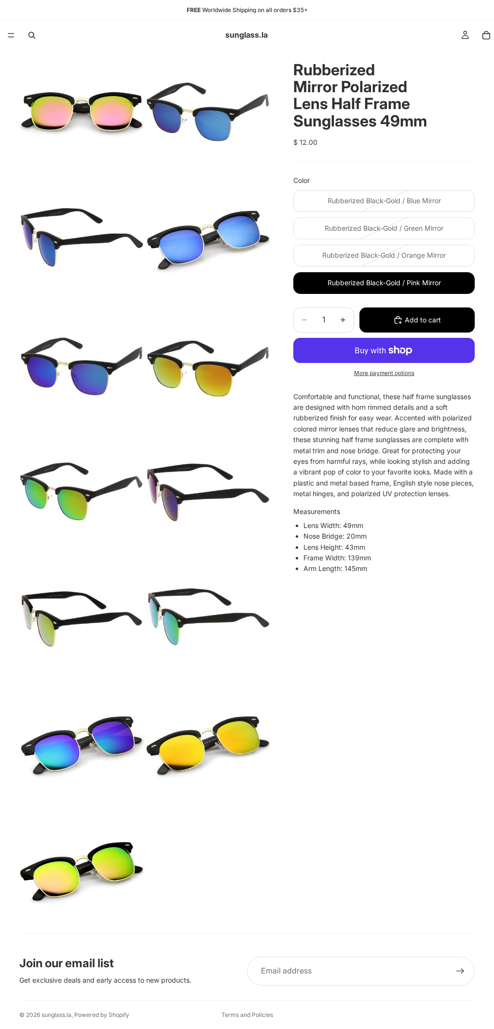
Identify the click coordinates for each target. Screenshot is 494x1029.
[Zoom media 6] (208, 365)
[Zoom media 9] (81, 618)
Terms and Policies (247, 1014)
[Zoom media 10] (208, 618)
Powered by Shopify (101, 1014)
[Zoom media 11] (81, 744)
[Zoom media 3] (81, 238)
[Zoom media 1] (81, 112)
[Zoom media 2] (208, 112)
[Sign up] (460, 971)
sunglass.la (56, 1014)
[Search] (31, 35)
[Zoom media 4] (208, 238)
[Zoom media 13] (81, 870)
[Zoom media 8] (208, 491)
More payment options (384, 373)
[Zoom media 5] (81, 365)
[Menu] (11, 35)
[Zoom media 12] (208, 744)
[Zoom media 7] (81, 491)
